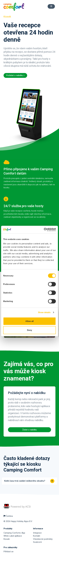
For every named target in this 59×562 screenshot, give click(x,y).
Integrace (37, 533)
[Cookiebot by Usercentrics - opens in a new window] (44, 229)
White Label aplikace (13, 536)
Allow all (29, 321)
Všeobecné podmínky (43, 539)
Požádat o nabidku (14, 75)
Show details (44, 312)
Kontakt (36, 536)
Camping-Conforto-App (14, 533)
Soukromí (37, 542)
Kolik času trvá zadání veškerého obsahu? (24, 481)
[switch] (52, 284)
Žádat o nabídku (29, 429)
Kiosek (7, 539)
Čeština (9, 516)
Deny (29, 330)
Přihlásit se (8, 551)
